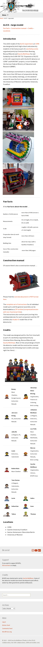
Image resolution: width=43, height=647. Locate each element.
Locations (6, 31)
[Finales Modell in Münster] (18, 98)
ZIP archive (19, 309)
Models (1, 18)
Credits (30, 28)
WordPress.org (7, 632)
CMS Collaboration (19, 643)
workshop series (32, 49)
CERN (37, 44)
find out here (6, 565)
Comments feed (7, 628)
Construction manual (18, 28)
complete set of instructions (16, 304)
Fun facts (6, 28)
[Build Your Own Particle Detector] (21, 6)
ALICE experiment (26, 44)
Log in (4, 622)
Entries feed (6, 625)
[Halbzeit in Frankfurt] (18, 147)
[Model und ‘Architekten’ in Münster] (18, 120)
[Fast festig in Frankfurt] (18, 179)
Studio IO (16, 319)
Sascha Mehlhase (24, 54)
